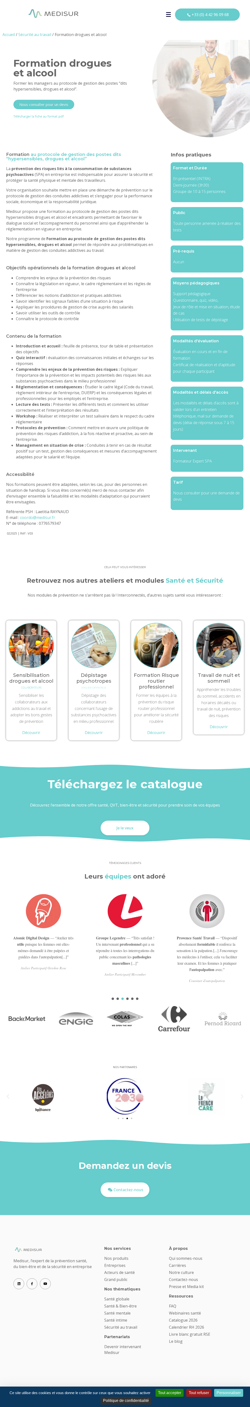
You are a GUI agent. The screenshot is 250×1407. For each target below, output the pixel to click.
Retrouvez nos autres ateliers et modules (125, 580)
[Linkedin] (18, 1283)
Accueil (8, 34)
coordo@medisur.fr (37, 517)
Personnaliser (229, 1393)
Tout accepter (169, 1393)
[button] (8, 1096)
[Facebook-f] (32, 1283)
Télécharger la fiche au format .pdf (38, 116)
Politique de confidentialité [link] (126, 1400)
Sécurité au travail (34, 34)
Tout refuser (199, 1393)
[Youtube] (45, 1283)
